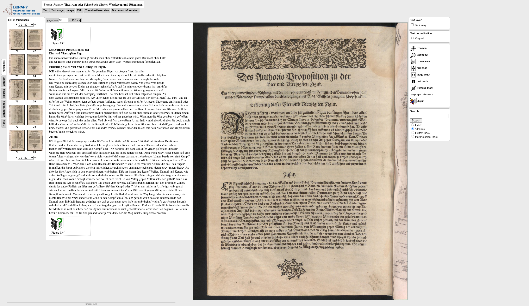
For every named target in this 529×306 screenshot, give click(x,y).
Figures (3, 93)
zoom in (422, 48)
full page (422, 68)
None (3, 123)
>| (80, 20)
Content (3, 81)
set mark (422, 81)
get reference (425, 94)
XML (79, 10)
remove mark (425, 87)
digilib (420, 101)
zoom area (423, 61)
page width (423, 74)
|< (55, 20)
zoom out (422, 54)
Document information (125, 10)
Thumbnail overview (97, 10)
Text (45, 10)
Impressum (91, 304)
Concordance (3, 109)
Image (70, 10)
